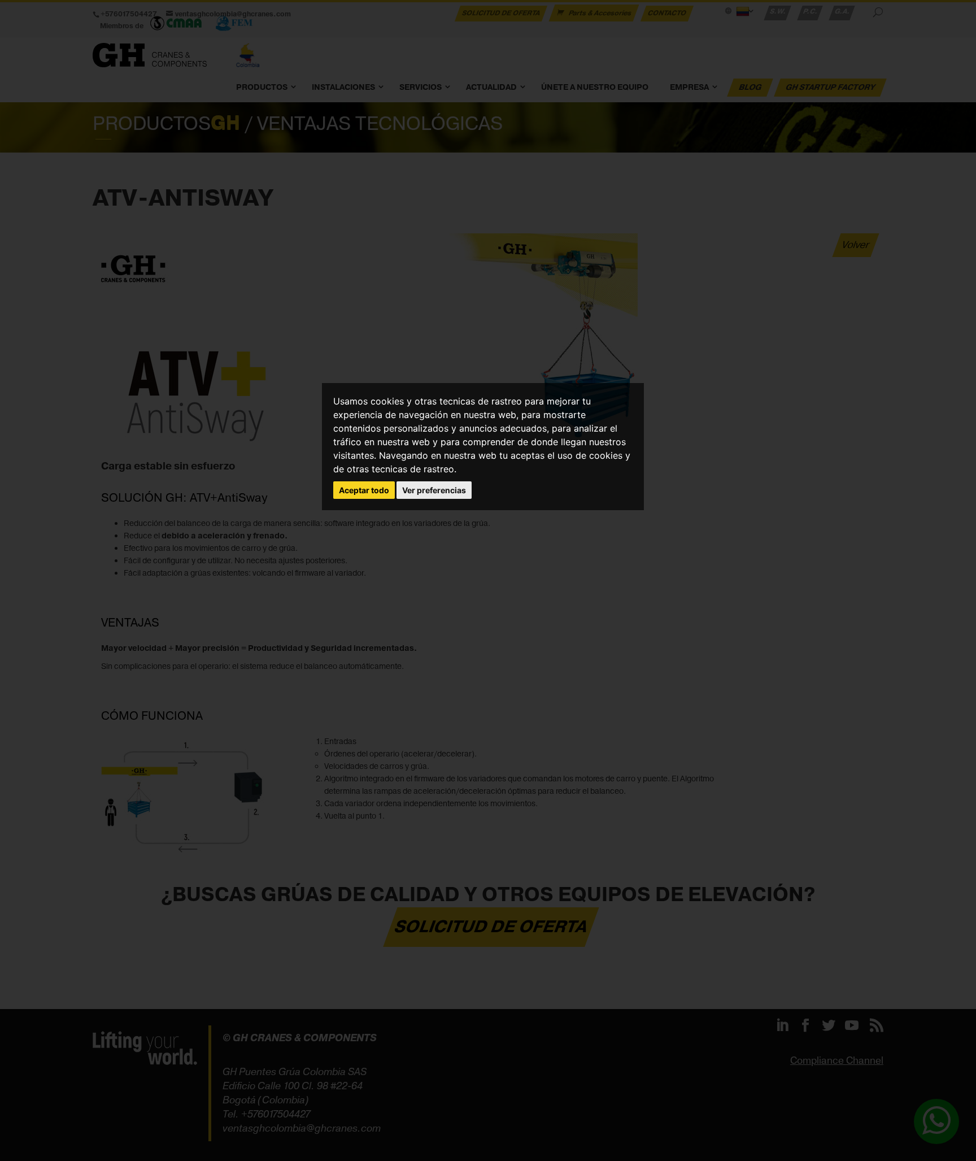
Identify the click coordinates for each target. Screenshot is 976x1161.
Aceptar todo (364, 490)
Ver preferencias (434, 490)
